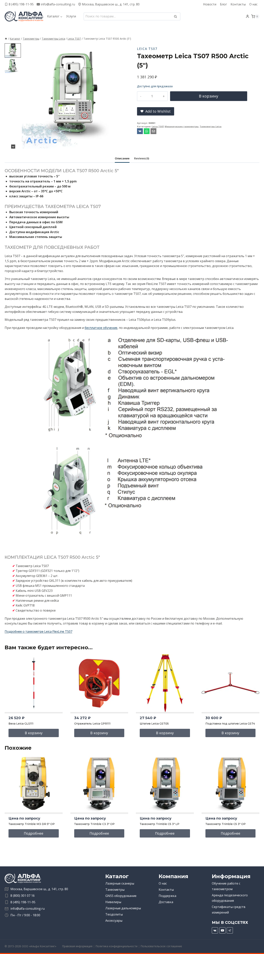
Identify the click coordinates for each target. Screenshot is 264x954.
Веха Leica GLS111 (21, 723)
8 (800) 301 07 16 (22, 895)
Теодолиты (114, 914)
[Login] (247, 16)
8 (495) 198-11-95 (22, 902)
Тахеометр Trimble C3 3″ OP (94, 824)
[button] (13, 50)
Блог (223, 4)
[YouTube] (222, 930)
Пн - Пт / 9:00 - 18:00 (25, 915)
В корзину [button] (34, 733)
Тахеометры (114, 889)
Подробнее (33, 833)
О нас (253, 4)
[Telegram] (230, 930)
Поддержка (167, 896)
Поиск (176, 17)
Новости (209, 4)
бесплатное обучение (101, 328)
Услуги (71, 16)
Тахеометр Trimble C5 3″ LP (159, 824)
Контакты (238, 4)
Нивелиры (113, 902)
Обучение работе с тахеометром (226, 886)
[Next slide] (13, 147)
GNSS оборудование (120, 896)
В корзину (208, 96)
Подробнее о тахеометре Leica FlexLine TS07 (38, 631)
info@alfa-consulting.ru (27, 908)
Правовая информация (77, 946)
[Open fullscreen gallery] (123, 144)
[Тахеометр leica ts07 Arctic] (74, 96)
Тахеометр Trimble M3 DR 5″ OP (32, 824)
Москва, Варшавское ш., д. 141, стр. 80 (39, 889)
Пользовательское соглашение (161, 946)
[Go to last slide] (13, 45)
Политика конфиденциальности (116, 946)
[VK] (215, 930)
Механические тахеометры (181, 126)
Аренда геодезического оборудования (230, 898)
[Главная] (6, 38)
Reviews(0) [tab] (141, 158)
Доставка (166, 902)
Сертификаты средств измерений (228, 910)
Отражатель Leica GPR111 (92, 723)
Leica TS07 (147, 49)
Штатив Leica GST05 (154, 723)
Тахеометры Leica (210, 126)
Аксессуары (113, 920)
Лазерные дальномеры (123, 908)
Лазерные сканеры (119, 883)
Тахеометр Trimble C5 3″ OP (225, 824)
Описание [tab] (122, 158)
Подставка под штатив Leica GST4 (230, 723)
